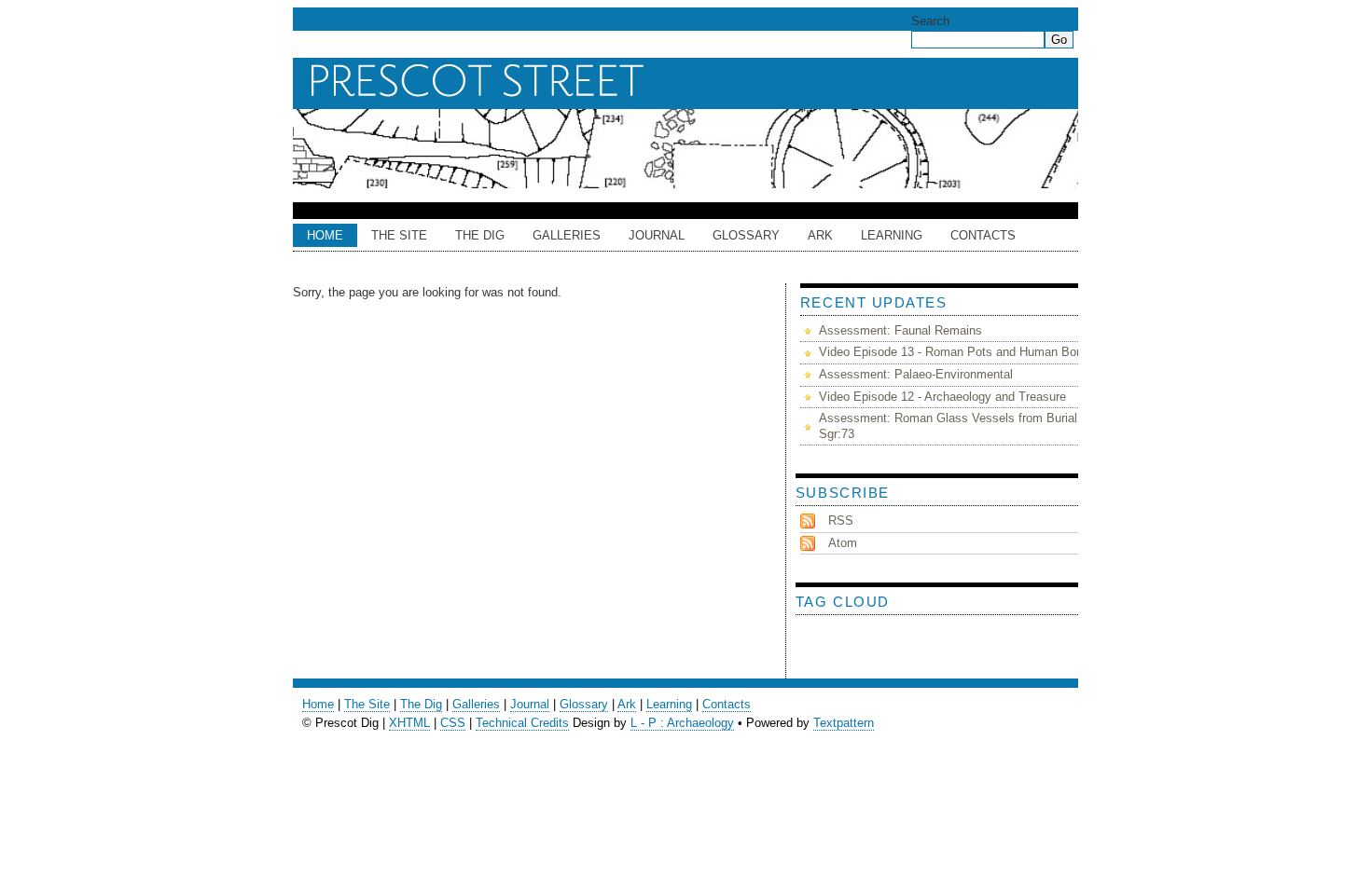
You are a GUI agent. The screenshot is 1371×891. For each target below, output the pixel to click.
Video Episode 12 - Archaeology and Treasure (942, 397)
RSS (840, 521)
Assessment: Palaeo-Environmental (916, 374)
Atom (842, 543)
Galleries (567, 235)
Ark (626, 704)
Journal (657, 235)
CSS (452, 723)
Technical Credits (522, 723)
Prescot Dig (690, 81)
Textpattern (843, 723)
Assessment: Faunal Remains (900, 330)
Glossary (746, 235)
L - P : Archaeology (682, 723)
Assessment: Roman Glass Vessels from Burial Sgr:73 (948, 426)
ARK (820, 235)
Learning (891, 235)
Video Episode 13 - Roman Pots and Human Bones (957, 352)
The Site (399, 235)
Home (325, 235)
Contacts (983, 235)
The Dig (480, 235)
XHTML (409, 723)
